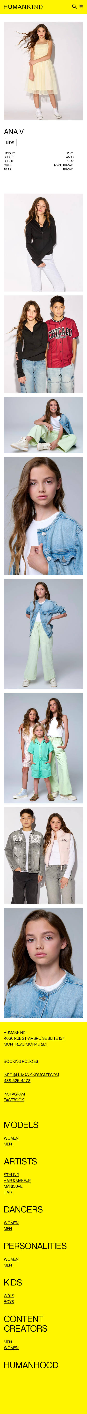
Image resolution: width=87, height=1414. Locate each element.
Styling (11, 1174)
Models (21, 1125)
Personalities (35, 1246)
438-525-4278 (17, 1080)
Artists (20, 1161)
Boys (9, 1301)
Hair (8, 1192)
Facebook (14, 1099)
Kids (10, 142)
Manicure (13, 1186)
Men (8, 1144)
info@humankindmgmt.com (31, 1074)
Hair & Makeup (17, 1180)
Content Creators (25, 1324)
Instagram (14, 1094)
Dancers (23, 1209)
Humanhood (31, 1365)
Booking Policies (21, 1061)
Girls (9, 1295)
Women (11, 1138)
